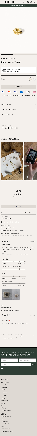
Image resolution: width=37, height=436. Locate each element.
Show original (24, 254)
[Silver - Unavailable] (34, 79)
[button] (8, 59)
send (33, 364)
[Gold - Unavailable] (30, 79)
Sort (22, 212)
